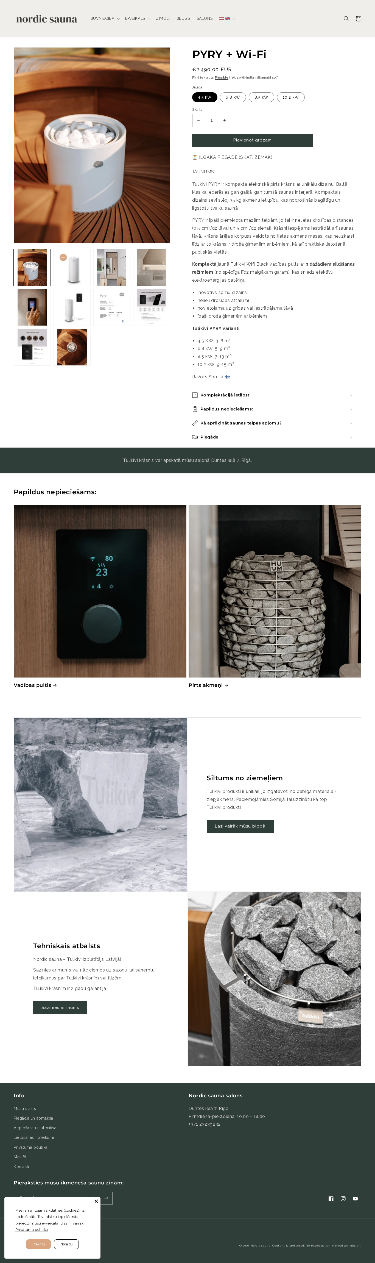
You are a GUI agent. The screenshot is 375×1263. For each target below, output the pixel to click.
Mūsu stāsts (25, 1108)
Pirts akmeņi (206, 685)
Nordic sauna (260, 1245)
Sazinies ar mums (60, 1007)
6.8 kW (233, 97)
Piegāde (221, 77)
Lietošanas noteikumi (34, 1137)
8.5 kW (261, 97)
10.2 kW (291, 97)
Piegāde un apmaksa (33, 1118)
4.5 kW (205, 97)
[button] (104, 18)
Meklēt (20, 1157)
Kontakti (21, 1166)
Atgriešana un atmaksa (35, 1128)
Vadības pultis (32, 685)
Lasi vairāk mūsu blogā (240, 826)
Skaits (197, 109)
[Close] (96, 1201)
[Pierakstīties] (106, 1198)
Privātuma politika (30, 1147)
